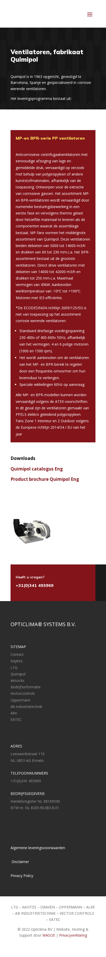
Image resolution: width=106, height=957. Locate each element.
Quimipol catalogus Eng (37, 469)
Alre (14, 713)
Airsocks (17, 680)
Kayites (17, 660)
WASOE (48, 935)
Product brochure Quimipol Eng (45, 479)
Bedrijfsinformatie (26, 686)
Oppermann (20, 700)
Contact (17, 654)
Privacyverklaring (73, 935)
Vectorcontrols (23, 693)
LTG (14, 667)
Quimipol (18, 674)
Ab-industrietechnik (26, 706)
